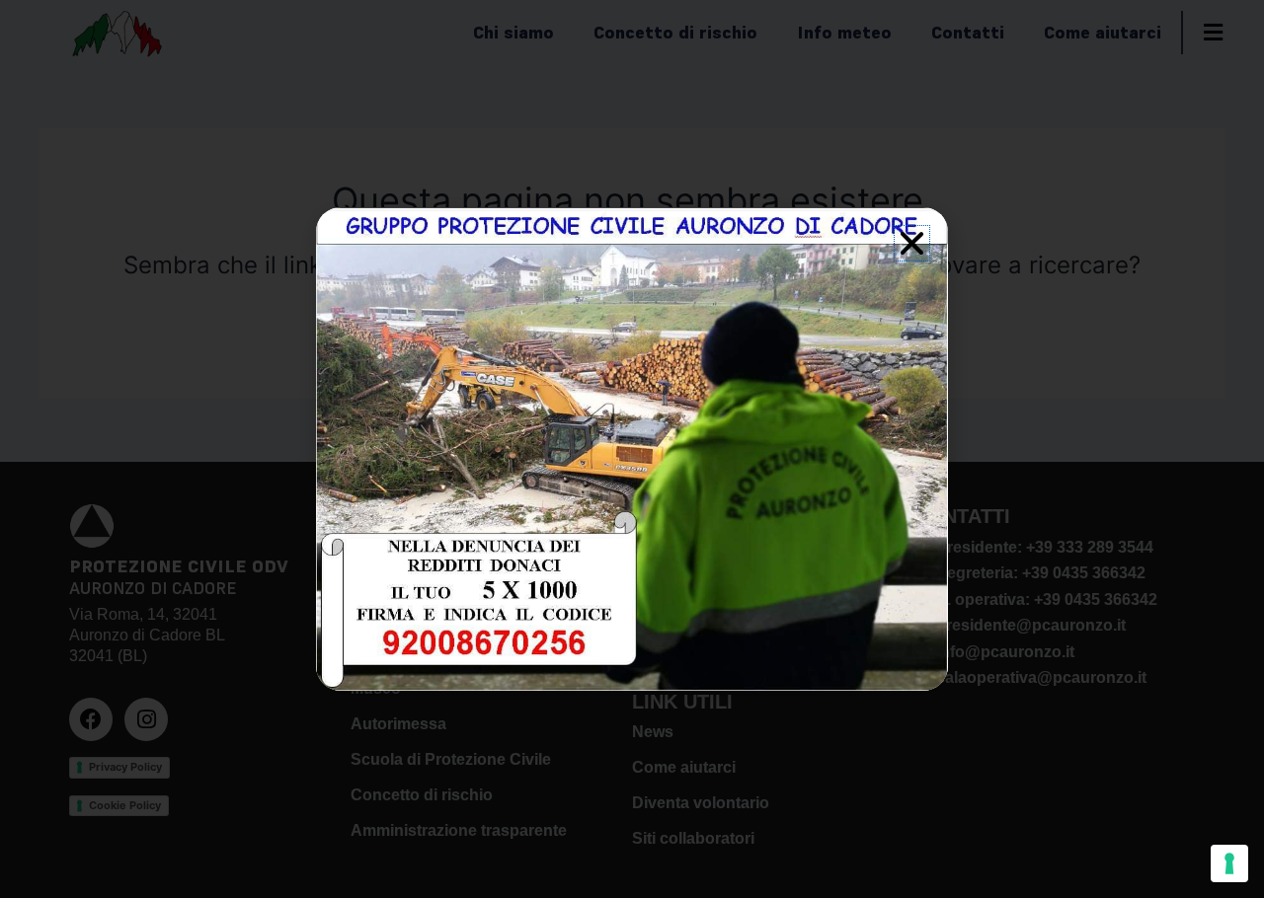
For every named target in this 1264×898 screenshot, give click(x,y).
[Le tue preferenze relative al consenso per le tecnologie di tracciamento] (1229, 863)
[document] (632, 449)
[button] (912, 243)
